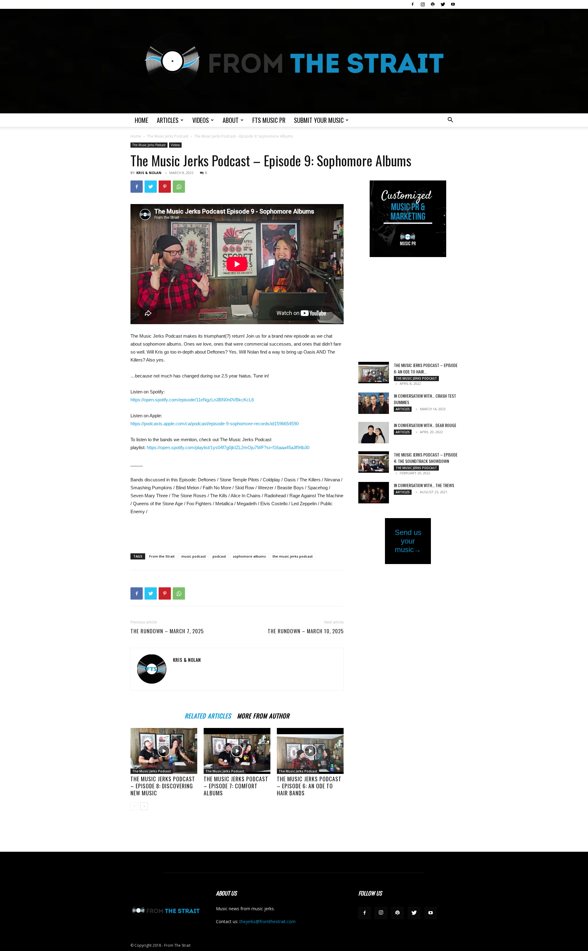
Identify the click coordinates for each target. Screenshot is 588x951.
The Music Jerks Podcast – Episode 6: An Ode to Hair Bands (309, 786)
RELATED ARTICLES (208, 715)
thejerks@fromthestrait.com (267, 921)
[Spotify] (432, 4)
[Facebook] (412, 4)
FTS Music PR (268, 120)
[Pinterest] (165, 186)
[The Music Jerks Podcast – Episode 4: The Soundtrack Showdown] (373, 462)
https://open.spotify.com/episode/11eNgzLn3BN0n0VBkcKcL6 (192, 399)
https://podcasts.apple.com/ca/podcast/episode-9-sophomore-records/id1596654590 (214, 423)
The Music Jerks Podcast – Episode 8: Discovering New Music (162, 786)
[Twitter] (442, 4)
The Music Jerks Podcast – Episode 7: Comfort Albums (236, 786)
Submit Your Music (319, 120)
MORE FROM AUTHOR (263, 715)
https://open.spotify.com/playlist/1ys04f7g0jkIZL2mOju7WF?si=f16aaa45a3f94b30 (228, 447)
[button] (450, 120)
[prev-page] (134, 806)
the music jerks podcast (293, 556)
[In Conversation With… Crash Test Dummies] (373, 403)
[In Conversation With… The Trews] (373, 492)
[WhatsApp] (179, 186)
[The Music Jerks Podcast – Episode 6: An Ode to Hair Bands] (310, 751)
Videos (200, 120)
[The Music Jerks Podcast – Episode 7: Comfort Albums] (237, 751)
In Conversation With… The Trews (424, 485)
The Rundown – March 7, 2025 (167, 631)
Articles (168, 120)
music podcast (193, 556)
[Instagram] (422, 4)
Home (141, 120)
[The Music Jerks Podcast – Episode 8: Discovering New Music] (163, 751)
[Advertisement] (237, 533)
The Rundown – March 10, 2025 (306, 631)
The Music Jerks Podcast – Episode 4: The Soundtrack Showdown (426, 457)
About (231, 120)
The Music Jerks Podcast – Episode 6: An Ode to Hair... (426, 368)
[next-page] (144, 806)
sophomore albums (249, 556)
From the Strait (162, 556)
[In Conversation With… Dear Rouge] (373, 432)
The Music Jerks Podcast (167, 136)
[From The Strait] (294, 61)
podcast (219, 556)
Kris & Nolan (148, 172)
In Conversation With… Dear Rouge (425, 425)
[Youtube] (453, 4)
